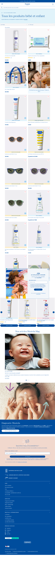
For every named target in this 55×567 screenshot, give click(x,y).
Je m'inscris (38, 289)
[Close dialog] (48, 269)
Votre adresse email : (32, 280)
